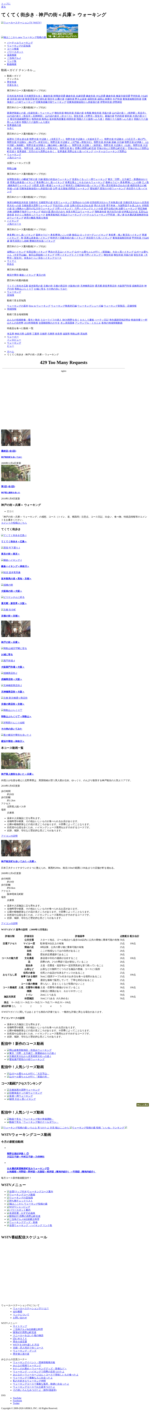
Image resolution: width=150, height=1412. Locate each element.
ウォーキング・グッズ (24, 1351)
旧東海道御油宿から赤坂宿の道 (83, 102)
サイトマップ (20, 1326)
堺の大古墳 (99, 205)
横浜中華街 (13, 275)
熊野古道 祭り (67, 148)
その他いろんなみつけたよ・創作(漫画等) (35, 1390)
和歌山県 (75, 333)
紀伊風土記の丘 (130, 211)
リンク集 (11, 61)
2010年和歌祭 (31, 323)
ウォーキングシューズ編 (90, 306)
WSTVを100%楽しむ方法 (26, 1344)
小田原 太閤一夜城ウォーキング (48, 185)
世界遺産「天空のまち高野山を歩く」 (37, 151)
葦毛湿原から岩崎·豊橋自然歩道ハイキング (32, 241)
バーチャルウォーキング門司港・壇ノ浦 (103, 214)
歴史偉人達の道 (21, 1354)
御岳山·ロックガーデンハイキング (90, 235)
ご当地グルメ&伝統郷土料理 (28, 1329)
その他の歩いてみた (56, 289)
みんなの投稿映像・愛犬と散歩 (23, 320)
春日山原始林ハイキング (41, 255)
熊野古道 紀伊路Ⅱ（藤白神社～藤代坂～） (48, 145)
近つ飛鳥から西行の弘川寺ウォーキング (33, 208)
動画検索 (11, 64)
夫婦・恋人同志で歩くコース (28, 1347)
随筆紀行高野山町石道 (24, 1332)
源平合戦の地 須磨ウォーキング (120, 208)
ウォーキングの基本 (17, 306)
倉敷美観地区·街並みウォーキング (64, 214)
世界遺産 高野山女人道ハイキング (75, 151)
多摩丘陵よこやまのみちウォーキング (85, 182)
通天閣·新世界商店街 (106, 286)
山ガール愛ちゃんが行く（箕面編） (93, 252)
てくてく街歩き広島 (17, 286)
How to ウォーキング (39, 306)
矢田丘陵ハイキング (36, 252)
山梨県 (28, 333)
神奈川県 (19, 333)
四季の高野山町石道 (85, 148)
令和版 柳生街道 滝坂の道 (97, 113)
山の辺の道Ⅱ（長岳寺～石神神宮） (26, 116)
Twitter (16, 1403)
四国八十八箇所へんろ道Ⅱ (119, 119)
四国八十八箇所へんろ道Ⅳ (36, 122)
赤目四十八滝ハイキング (99, 238)
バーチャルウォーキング (20, 42)
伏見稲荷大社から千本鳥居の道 (106, 202)
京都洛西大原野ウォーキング (37, 205)
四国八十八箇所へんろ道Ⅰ (90, 119)
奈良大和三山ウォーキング (80, 211)
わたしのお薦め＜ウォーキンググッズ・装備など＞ (40, 1368)
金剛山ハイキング (16, 252)
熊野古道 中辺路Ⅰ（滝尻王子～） (47, 139)
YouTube (17, 1398)
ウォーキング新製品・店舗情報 (120, 306)
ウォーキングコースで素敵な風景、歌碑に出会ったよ (41, 1384)
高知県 (83, 333)
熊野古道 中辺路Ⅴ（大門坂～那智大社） (71, 142)
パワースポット (15, 52)
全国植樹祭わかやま (49, 323)
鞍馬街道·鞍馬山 (40, 119)
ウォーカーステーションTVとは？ (31, 1308)
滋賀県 (66, 333)
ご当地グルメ (14, 58)
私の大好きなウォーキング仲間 (29, 1381)
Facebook (17, 1400)
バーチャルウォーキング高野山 (110, 151)
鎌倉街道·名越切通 (75, 96)
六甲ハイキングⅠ (64, 208)
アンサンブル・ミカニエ (88, 323)
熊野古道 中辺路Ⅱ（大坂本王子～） (85, 139)
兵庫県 (50, 333)
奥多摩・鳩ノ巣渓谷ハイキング (125, 235)
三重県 (35, 333)
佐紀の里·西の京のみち (53, 211)
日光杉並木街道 (15, 96)
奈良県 (58, 333)
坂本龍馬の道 (36, 286)
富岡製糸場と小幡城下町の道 (22, 179)
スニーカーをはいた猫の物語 (28, 1335)
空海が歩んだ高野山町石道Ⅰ (112, 148)
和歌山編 (11, 168)
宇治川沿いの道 (61, 205)
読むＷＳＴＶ (20, 1338)
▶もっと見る (142, 1105)
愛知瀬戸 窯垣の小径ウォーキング (108, 188)
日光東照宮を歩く (33, 96)
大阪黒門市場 (124, 286)
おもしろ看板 (87, 320)
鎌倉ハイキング (27, 275)
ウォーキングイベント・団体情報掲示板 (34, 1362)
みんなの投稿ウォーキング (27, 1365)
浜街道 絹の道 (17, 99)
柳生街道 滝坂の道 (74, 113)
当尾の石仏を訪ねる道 (81, 205)
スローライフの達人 (51, 320)
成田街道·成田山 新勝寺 (99, 99)
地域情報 (11, 309)
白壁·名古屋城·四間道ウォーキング (71, 188)
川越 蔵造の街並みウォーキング (54, 179)
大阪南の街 (74, 286)
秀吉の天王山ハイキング (61, 252)
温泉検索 (11, 55)
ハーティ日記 (102, 320)
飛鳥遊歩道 (100, 211)
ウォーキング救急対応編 (64, 306)
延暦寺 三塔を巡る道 (18, 139)
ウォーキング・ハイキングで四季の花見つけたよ (38, 1371)
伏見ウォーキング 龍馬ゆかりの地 (71, 202)
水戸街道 (117, 99)
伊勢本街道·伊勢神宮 (111, 102)
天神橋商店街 (87, 286)
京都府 (43, 333)
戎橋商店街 (138, 286)
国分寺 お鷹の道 (55, 99)
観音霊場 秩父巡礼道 (36, 99)
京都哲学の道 (46, 202)
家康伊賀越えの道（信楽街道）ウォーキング (30, 113)
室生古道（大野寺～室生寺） (89, 116)
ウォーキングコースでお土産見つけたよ (34, 1387)
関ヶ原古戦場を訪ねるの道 (116, 185)
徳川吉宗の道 (114, 211)
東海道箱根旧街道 (132, 99)
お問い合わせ (20, 1317)
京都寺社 (33, 202)
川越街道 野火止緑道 (76, 99)
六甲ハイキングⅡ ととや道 (88, 208)
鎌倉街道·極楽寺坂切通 (118, 96)
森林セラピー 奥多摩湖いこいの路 (123, 182)
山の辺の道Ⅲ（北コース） (59, 116)
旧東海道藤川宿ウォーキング (51, 102)
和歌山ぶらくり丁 (24, 289)
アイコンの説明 (9, 836)
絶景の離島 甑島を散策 (36, 218)
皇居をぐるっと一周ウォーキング (89, 179)
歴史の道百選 (20, 1341)
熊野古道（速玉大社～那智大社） (41, 148)
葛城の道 (109, 116)
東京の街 (41, 275)
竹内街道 (119, 116)
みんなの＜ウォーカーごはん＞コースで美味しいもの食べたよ (46, 1374)
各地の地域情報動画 (111, 323)
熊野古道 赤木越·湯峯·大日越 (109, 142)
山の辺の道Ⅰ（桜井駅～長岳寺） (129, 113)
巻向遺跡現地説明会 (119, 320)
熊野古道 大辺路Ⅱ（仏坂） (118, 145)
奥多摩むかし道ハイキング (50, 182)
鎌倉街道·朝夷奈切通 (54, 96)
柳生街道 (59, 113)
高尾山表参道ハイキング (23, 182)
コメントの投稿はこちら (14, 523)
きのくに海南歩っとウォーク (30, 214)
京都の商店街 (60, 286)
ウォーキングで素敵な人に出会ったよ (33, 1378)
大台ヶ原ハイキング (123, 252)
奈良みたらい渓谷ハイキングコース (43, 258)
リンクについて (21, 1314)
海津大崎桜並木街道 (17, 202)
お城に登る (40, 289)
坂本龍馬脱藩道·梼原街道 (62, 119)
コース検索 (13, 49)
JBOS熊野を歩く (70, 320)
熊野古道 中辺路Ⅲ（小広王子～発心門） (125, 139)
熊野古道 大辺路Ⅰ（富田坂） (87, 145)
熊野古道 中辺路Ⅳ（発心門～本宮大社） (28, 142)
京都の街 (48, 286)
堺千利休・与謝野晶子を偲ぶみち (123, 205)
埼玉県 (10, 333)
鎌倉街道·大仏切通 (95, 96)
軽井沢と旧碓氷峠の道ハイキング (83, 185)
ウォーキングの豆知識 (18, 46)
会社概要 (17, 1311)
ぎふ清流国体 (67, 323)
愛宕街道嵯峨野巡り (20, 119)
